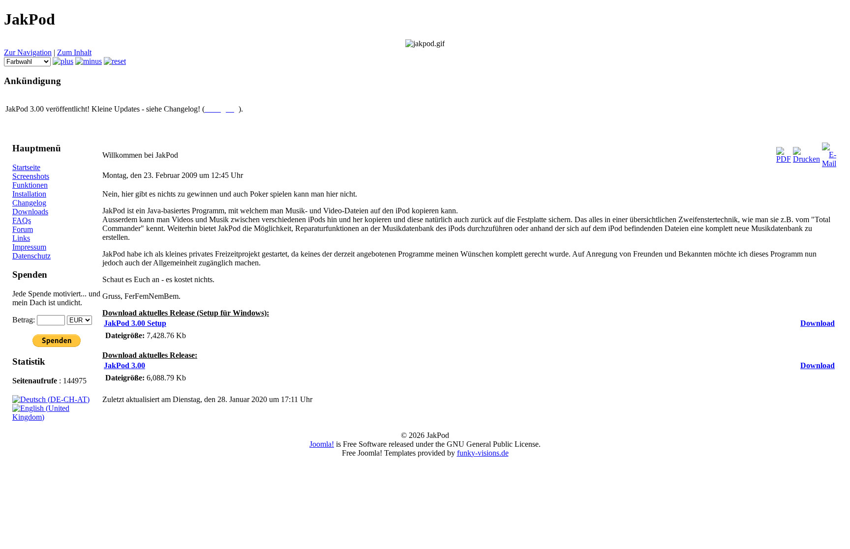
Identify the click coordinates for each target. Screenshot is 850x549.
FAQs (21, 220)
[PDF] (783, 159)
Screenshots (30, 176)
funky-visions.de (483, 453)
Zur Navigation (28, 52)
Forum (22, 229)
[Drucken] (806, 159)
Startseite (26, 167)
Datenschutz (31, 256)
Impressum (29, 247)
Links (21, 238)
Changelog (29, 203)
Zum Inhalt (74, 52)
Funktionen (30, 185)
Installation (29, 194)
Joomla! (321, 444)
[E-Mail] (829, 163)
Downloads (30, 211)
